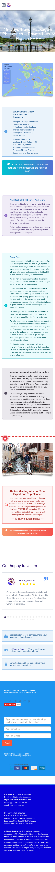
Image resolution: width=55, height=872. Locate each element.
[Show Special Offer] (5, 438)
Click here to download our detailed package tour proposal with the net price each (28, 167)
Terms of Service (25, 692)
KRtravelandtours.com (34, 839)
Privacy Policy (9, 692)
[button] (5, 617)
